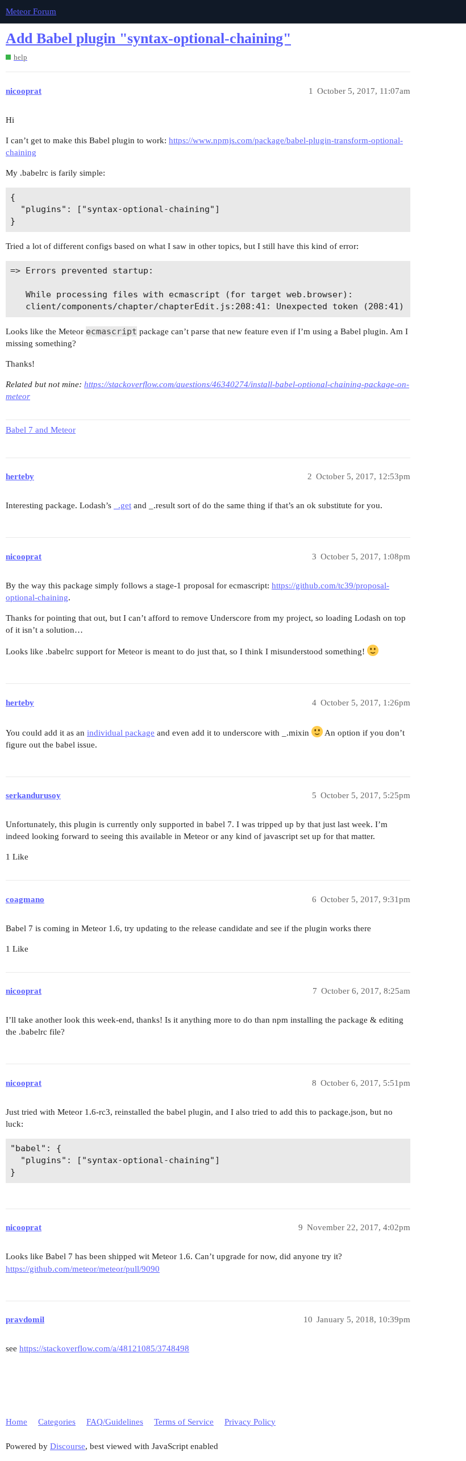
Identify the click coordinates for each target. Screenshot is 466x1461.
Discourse (67, 1446)
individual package (121, 732)
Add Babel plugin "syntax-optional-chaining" (148, 38)
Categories (57, 1421)
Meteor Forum (31, 11)
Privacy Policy (250, 1421)
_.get (122, 505)
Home (16, 1421)
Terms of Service (184, 1421)
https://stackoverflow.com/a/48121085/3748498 (104, 1348)
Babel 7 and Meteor (41, 429)
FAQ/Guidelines (114, 1421)
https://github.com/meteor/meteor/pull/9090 (83, 1268)
